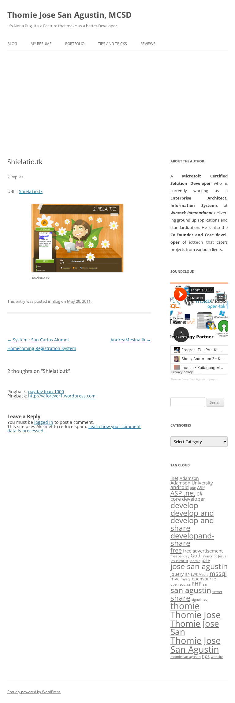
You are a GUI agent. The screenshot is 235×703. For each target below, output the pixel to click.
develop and (192, 513)
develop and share (192, 524)
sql (205, 599)
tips (206, 656)
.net (174, 478)
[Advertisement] (117, 104)
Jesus (222, 556)
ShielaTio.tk (31, 191)
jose (206, 560)
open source (180, 584)
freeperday (179, 556)
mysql (186, 579)
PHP (197, 583)
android (179, 487)
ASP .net (182, 492)
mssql (218, 573)
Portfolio (74, 43)
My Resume (41, 43)
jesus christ (179, 561)
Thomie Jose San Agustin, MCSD (69, 14)
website (217, 657)
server (217, 592)
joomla (194, 561)
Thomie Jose (195, 615)
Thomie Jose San (194, 628)
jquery (177, 574)
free (176, 550)
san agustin (190, 590)
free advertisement (203, 551)
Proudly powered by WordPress (34, 691)
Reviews (147, 43)
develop (184, 505)
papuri (213, 379)
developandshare (192, 539)
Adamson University (191, 483)
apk (193, 488)
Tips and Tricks (112, 43)
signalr (197, 599)
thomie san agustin (185, 657)
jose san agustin (199, 566)
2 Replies (15, 177)
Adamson (189, 478)
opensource (204, 579)
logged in (43, 422)
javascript (209, 556)
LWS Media (199, 574)
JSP (187, 574)
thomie (185, 606)
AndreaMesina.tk (130, 340)
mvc (174, 579)
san (205, 584)
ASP (201, 487)
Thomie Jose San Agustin (188, 379)
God (195, 555)
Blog (12, 43)
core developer (187, 498)
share (180, 598)
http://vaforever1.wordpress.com (61, 396)
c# (199, 493)
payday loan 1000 (46, 391)
